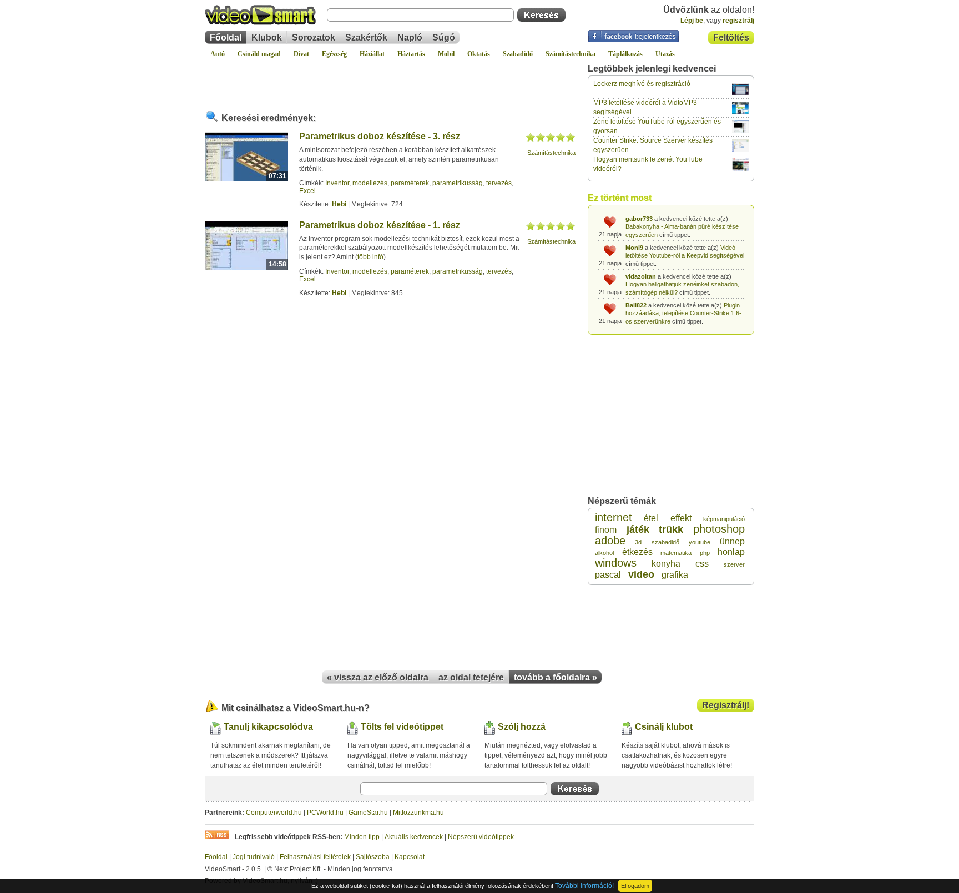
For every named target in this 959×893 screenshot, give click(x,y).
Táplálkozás (625, 54)
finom (606, 529)
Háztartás (411, 54)
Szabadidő (518, 54)
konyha (666, 563)
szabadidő (665, 542)
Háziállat (372, 54)
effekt (681, 518)
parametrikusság (457, 183)
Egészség (334, 54)
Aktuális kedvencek (414, 837)
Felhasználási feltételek (315, 857)
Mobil (446, 54)
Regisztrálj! (725, 705)
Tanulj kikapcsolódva (268, 726)
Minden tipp (362, 837)
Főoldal (225, 37)
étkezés (637, 552)
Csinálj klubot (664, 726)
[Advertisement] (391, 80)
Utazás (665, 54)
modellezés (369, 183)
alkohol (604, 552)
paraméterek (410, 183)
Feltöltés (731, 37)
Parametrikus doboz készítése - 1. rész (379, 225)
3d (638, 542)
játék (638, 529)
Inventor (337, 183)
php (705, 552)
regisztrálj (738, 20)
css (702, 563)
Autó (217, 54)
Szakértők (366, 37)
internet (613, 517)
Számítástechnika (570, 54)
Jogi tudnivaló (254, 857)
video (641, 574)
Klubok (266, 37)
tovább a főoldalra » (555, 677)
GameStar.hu (368, 812)
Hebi (339, 204)
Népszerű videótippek (481, 837)
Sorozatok (313, 37)
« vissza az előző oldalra (377, 677)
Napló (409, 37)
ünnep (732, 541)
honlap (731, 552)
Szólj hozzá (522, 726)
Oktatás (478, 54)
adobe (610, 540)
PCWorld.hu (325, 812)
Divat (301, 54)
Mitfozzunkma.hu (418, 812)
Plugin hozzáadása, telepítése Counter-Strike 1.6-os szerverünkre (683, 313)
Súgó (443, 37)
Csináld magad (259, 54)
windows (616, 563)
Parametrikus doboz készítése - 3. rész (379, 136)
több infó (370, 257)
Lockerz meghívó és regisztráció (641, 84)
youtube (699, 542)
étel (651, 518)
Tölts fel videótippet (402, 726)
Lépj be (691, 20)
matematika (676, 552)
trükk (671, 529)
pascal (608, 574)
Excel (307, 191)
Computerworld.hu (274, 812)
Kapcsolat (410, 857)
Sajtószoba (373, 857)
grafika (675, 574)
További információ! (584, 886)
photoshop (719, 529)
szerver (734, 564)
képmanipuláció (724, 519)
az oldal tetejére (471, 677)
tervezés (499, 183)
